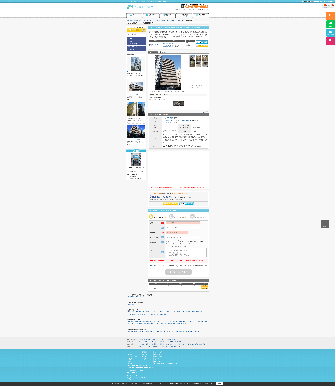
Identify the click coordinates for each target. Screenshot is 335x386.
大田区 (153, 44)
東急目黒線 (202, 344)
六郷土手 (157, 323)
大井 (167, 341)
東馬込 (170, 312)
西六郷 (166, 312)
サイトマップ (131, 361)
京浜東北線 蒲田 (132, 44)
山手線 (196, 344)
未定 (188, 243)
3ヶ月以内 (193, 241)
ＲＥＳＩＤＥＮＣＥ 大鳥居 (134, 71)
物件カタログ (131, 363)
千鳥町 (170, 321)
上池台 (155, 312)
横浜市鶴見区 (151, 339)
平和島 (136, 323)
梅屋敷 (144, 323)
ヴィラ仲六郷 (130, 116)
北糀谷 (146, 314)
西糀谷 (193, 312)
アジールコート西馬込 (132, 94)
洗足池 (147, 321)
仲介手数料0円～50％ (147, 352)
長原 (144, 321)
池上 (133, 312)
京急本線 (165, 45)
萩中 (149, 314)
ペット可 (144, 359)
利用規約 (152, 265)
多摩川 (140, 321)
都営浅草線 (161, 344)
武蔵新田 (200, 321)
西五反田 (150, 341)
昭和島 (183, 323)
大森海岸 (167, 346)
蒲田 (170, 43)
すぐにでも (171, 241)
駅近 (146, 296)
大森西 (140, 312)
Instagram (331, 43)
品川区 (129, 304)
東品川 (141, 341)
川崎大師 (196, 331)
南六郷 (161, 314)
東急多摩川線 (176, 344)
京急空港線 (191, 344)
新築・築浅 (144, 354)
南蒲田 (129, 314)
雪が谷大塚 (157, 321)
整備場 (178, 323)
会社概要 (130, 354)
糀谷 (162, 323)
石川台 (152, 321)
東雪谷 (133, 314)
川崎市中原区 (159, 339)
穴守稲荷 (170, 323)
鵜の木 (191, 321)
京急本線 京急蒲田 (133, 46)
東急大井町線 (168, 344)
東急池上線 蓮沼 (132, 49)
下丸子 (157, 314)
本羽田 (174, 312)
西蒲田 (156, 44)
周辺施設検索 (158, 356)
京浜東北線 (165, 43)
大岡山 (184, 321)
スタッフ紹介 (158, 352)
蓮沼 (170, 46)
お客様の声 (158, 359)
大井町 (162, 346)
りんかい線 (184, 344)
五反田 (153, 346)
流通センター (188, 323)
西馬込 (142, 314)
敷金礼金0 (144, 356)
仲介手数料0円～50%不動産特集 (136, 296)
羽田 (165, 314)
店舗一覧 (157, 361)
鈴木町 (187, 331)
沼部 (188, 321)
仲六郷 (153, 314)
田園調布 (136, 321)
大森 (129, 321)
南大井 (155, 341)
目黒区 (133, 304)
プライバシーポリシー (162, 265)
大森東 (197, 312)
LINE (330, 26)
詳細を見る (204, 286)
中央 (158, 312)
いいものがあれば (177, 243)
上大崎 (171, 341)
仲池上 (162, 312)
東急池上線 (165, 46)
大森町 (140, 323)
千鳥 (186, 312)
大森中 (201, 312)
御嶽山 (162, 321)
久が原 (137, 314)
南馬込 (178, 312)
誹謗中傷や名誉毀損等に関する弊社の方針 (166, 363)
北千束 (182, 312)
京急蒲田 (170, 45)
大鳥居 (165, 323)
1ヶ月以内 (182, 241)
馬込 (129, 323)
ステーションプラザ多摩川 (133, 139)
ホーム (129, 352)
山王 (151, 312)
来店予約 (330, 18)
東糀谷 (189, 312)
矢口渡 (205, 321)
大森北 (136, 312)
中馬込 (147, 312)
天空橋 (174, 323)
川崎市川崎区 (167, 339)
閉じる (219, 383)
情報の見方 (205, 112)
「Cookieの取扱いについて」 (197, 383)
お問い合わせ (158, 354)
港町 (184, 331)
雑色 (153, 323)
